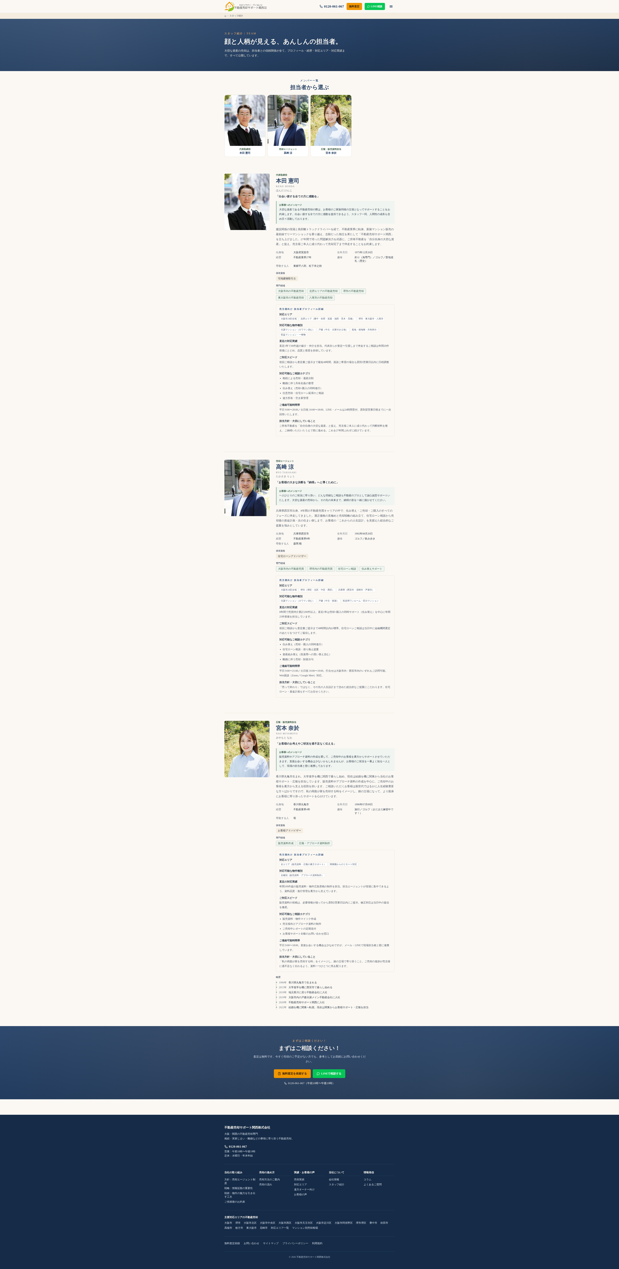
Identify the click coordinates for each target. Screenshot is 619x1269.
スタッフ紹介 (336, 1184)
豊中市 (373, 1222)
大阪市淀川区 (323, 1222)
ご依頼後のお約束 (234, 1201)
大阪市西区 (285, 1222)
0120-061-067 (238, 1146)
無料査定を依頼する (294, 1073)
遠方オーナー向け (304, 1189)
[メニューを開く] (391, 6)
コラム (367, 1179)
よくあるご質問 (373, 1184)
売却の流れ (265, 1184)
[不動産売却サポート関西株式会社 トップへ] (245, 6)
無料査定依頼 (232, 1243)
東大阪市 (251, 1227)
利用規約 (317, 1243)
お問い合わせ (251, 1243)
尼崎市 (264, 1227)
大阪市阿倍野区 (344, 1222)
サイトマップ (271, 1243)
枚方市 (239, 1227)
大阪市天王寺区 (304, 1222)
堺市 (238, 1222)
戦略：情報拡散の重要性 (238, 1188)
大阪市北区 (250, 1222)
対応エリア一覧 (280, 1227)
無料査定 (354, 6)
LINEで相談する (331, 1073)
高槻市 (228, 1227)
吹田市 (384, 1222)
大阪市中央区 (267, 1222)
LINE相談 (376, 6)
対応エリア (300, 1184)
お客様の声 (300, 1194)
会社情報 (334, 1179)
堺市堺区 (361, 1222)
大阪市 (228, 1222)
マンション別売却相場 (305, 1227)
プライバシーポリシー (295, 1243)
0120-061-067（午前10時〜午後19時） (311, 1083)
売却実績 (299, 1179)
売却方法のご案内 (269, 1179)
